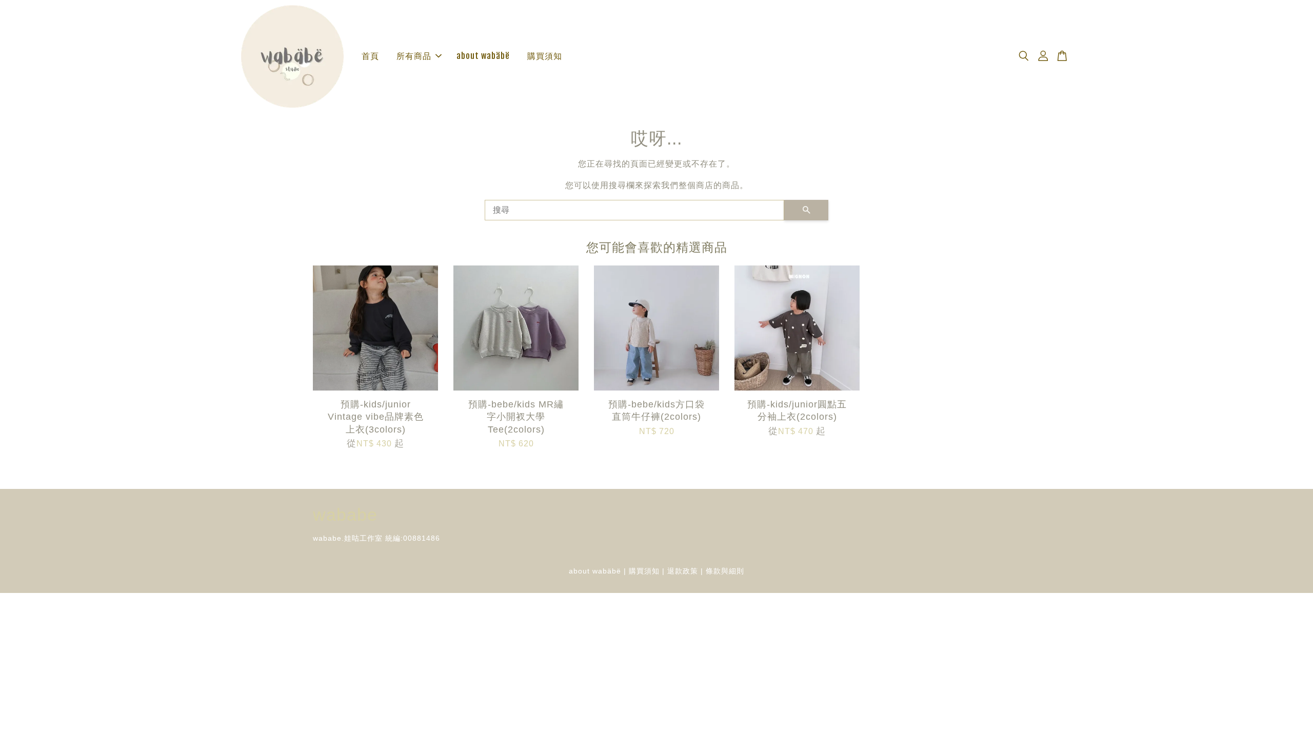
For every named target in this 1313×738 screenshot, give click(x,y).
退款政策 (682, 571)
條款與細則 (725, 571)
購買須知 (544, 56)
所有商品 (413, 56)
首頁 (370, 56)
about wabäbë (483, 56)
